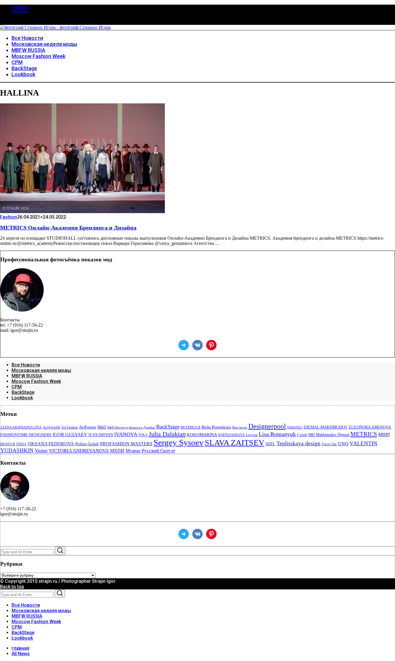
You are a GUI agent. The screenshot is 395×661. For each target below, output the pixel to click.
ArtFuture (87, 427)
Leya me (252, 435)
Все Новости (26, 365)
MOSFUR (7, 444)
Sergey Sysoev (179, 442)
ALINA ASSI (51, 427)
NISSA (21, 444)
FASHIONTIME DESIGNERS (25, 435)
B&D (101, 427)
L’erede (302, 435)
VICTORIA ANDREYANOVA (79, 450)
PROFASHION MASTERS (126, 443)
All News (20, 11)
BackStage (23, 392)
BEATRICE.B (190, 427)
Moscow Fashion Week (36, 381)
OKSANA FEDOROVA (51, 443)
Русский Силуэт (158, 450)
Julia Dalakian (167, 433)
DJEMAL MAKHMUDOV (326, 427)
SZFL (270, 444)
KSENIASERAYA (231, 435)
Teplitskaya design (298, 443)
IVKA (143, 435)
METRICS (363, 434)
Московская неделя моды (41, 370)
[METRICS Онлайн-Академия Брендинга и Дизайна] (82, 211)
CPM (17, 387)
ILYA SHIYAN (100, 435)
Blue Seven (239, 427)
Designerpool (267, 426)
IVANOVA (125, 434)
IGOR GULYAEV (70, 434)
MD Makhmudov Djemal (328, 435)
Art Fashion (69, 427)
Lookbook (22, 398)
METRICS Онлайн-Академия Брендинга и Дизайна (68, 227)
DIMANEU (294, 427)
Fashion (8, 217)
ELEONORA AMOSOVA (370, 427)
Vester (41, 450)
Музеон (133, 450)
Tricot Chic (329, 444)
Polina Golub (87, 444)
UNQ (343, 443)
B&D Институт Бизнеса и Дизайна (131, 427)
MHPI (384, 434)
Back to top (12, 586)
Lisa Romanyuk (277, 434)
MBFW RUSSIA (27, 376)
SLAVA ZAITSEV (234, 442)
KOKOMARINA (202, 434)
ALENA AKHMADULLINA (21, 427)
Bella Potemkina (216, 427)
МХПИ (117, 450)
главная (19, 7)
